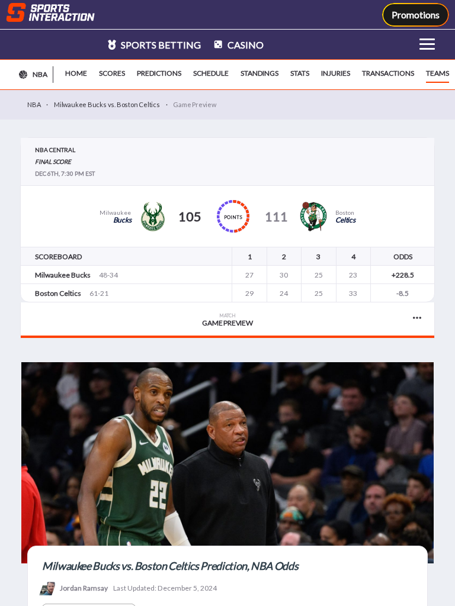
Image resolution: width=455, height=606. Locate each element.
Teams (437, 73)
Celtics (345, 219)
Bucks (122, 219)
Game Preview (227, 319)
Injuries (335, 73)
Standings (259, 73)
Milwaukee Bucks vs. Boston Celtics (107, 104)
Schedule (211, 73)
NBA (33, 104)
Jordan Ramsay (84, 588)
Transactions (388, 73)
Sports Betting (160, 44)
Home (76, 73)
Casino (245, 44)
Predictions (159, 73)
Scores (112, 73)
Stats (299, 73)
